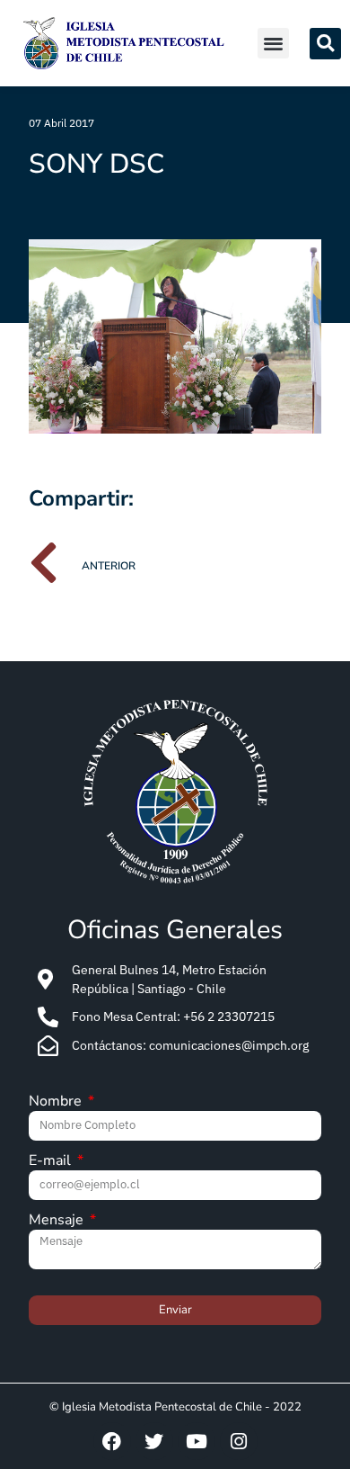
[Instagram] (239, 1441)
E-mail (51, 1161)
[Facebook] (112, 1441)
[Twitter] (154, 1441)
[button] (273, 43)
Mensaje (58, 1221)
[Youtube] (196, 1441)
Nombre (57, 1102)
